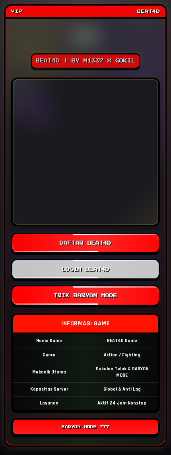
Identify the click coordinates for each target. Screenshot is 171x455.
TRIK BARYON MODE (85, 296)
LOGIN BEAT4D (85, 269)
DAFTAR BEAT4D (85, 243)
